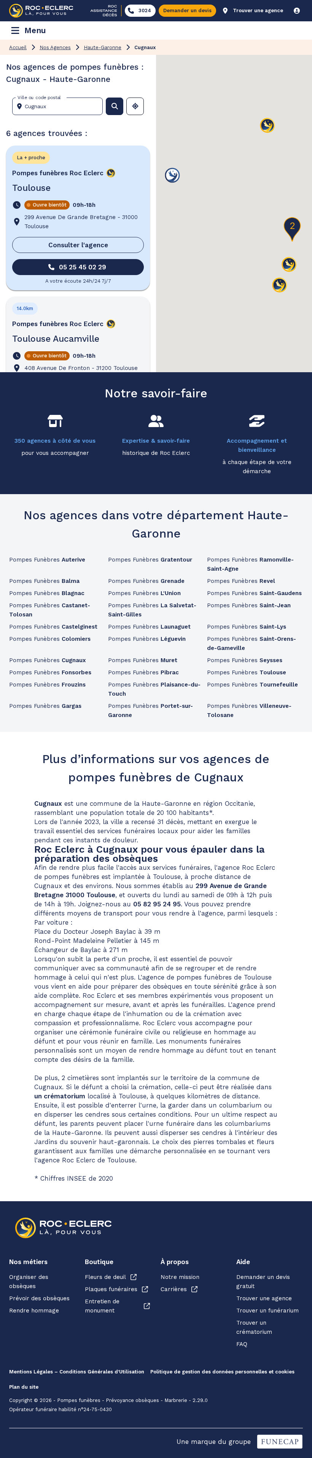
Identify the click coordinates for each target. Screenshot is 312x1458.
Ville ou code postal (39, 97)
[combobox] (60, 106)
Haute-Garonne (102, 47)
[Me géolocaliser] (135, 106)
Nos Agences (55, 47)
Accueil (18, 47)
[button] (279, 285)
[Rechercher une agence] (114, 106)
